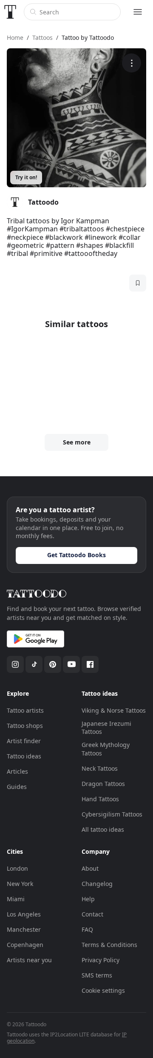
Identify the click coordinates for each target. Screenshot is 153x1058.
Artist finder (24, 741)
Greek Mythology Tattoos (106, 749)
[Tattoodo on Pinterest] (52, 664)
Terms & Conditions (109, 945)
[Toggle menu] (137, 12)
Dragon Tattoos (103, 784)
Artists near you (29, 960)
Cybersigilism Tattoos (112, 814)
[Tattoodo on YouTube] (71, 664)
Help (88, 899)
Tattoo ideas (24, 756)
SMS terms (97, 975)
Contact (92, 914)
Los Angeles (24, 914)
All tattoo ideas (103, 829)
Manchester (24, 929)
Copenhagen (25, 945)
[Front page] (10, 12)
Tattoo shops (25, 726)
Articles (17, 771)
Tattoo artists (25, 710)
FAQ (87, 929)
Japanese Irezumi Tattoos (106, 727)
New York (20, 884)
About (90, 868)
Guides (17, 787)
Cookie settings (103, 990)
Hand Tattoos (100, 799)
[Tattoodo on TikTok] (34, 664)
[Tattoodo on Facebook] (90, 664)
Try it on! (26, 177)
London (17, 868)
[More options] (131, 62)
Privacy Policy (100, 960)
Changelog (97, 884)
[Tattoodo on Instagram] (15, 664)
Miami (16, 899)
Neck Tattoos (100, 768)
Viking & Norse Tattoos (114, 710)
